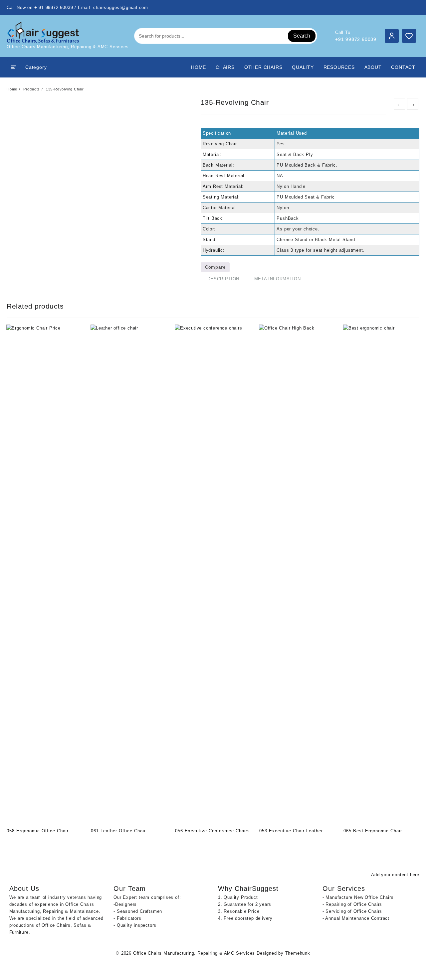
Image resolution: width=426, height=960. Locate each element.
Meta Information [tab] (277, 278)
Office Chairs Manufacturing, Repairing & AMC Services (194, 953)
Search (301, 36)
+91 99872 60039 (355, 39)
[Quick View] (25, 842)
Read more (12, 842)
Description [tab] (223, 278)
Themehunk (297, 953)
